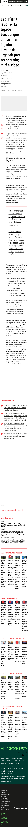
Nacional (9, 761)
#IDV (18, 278)
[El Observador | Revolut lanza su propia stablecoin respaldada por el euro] (10, 679)
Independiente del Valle (8, 510)
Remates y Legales (7, 773)
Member (8, 758)
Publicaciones (20, 776)
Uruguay (4, 1)
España (21, 778)
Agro (18, 763)
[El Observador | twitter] (17, 749)
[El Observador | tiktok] (19, 752)
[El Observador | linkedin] (23, 752)
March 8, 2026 (20, 295)
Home (2, 758)
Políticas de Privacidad (4, 818)
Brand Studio (5, 766)
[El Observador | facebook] (20, 749)
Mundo (13, 766)
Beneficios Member (18, 758)
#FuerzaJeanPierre (19, 286)
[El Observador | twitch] (26, 755)
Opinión (3, 771)
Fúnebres (10, 771)
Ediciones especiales (7, 776)
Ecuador (19, 510)
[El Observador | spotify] (26, 752)
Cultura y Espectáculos (9, 768)
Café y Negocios (19, 761)
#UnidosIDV (17, 288)
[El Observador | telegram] (23, 755)
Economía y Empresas (8, 763)
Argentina (14, 778)
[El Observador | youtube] (26, 749)
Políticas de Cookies (4, 814)
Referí (3, 761)
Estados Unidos (6, 781)
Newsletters (5, 778)
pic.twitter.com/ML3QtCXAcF (16, 291)
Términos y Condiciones (4, 821)
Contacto (3, 825)
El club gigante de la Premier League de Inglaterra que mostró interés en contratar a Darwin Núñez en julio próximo (13, 525)
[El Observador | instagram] (23, 749)
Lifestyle (21, 768)
